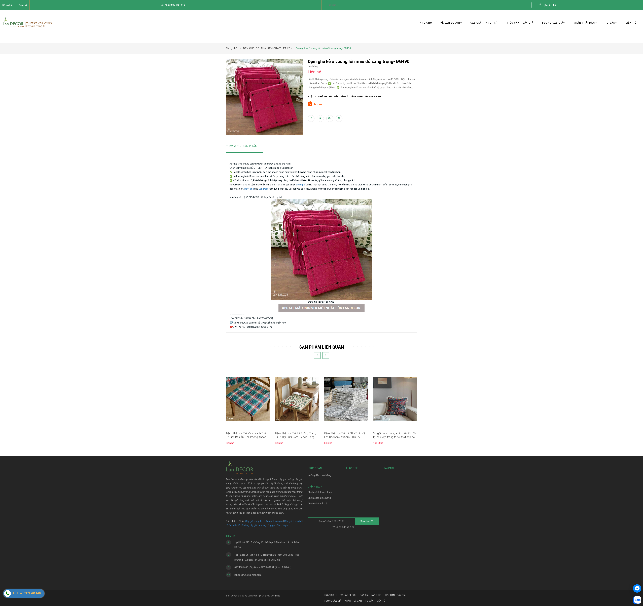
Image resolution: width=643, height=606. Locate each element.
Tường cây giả (249, 525)
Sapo (277, 595)
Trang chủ (232, 48)
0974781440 (178, 5)
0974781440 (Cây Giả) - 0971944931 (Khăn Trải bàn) (262, 567)
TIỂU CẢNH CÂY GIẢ (520, 22)
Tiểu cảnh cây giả (273, 521)
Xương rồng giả (267, 525)
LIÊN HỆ (631, 22)
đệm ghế (300, 184)
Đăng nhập (7, 5)
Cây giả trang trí (253, 521)
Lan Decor (264, 188)
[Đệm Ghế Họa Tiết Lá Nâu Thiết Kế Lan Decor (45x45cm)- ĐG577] (346, 398)
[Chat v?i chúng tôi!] (637, 588)
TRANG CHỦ (424, 22)
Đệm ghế (249, 188)
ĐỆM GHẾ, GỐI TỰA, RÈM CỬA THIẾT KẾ (266, 48)
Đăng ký (23, 5)
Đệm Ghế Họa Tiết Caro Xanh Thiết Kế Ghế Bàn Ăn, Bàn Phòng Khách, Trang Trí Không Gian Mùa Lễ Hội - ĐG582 (246, 435)
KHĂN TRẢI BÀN (584, 22)
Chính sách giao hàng (319, 498)
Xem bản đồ (366, 521)
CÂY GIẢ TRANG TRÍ (483, 22)
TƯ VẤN (610, 22)
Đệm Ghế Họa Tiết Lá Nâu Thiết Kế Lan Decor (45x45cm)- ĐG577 (344, 435)
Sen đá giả (283, 525)
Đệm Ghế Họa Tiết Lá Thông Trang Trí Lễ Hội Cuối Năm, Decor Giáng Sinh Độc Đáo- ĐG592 (295, 435)
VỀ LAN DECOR (450, 22)
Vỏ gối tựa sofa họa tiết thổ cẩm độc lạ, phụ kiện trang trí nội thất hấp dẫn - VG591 (395, 435)
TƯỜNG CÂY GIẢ (552, 22)
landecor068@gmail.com (248, 575)
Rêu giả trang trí (293, 521)
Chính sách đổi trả (317, 503)
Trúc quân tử (233, 525)
